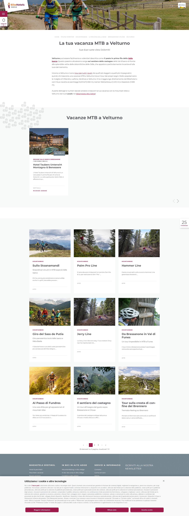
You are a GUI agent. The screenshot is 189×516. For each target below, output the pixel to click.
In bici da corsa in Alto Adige (73, 473)
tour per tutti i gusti (83, 73)
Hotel (34, 5)
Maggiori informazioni (42, 510)
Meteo (96, 476)
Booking (62, 5)
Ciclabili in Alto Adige (70, 476)
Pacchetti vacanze (36, 473)
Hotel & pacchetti (36, 470)
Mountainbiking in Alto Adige (73, 470)
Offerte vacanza (47, 5)
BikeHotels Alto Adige (85, 94)
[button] (163, 481)
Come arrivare (99, 473)
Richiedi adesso (40, 191)
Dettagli (37, 188)
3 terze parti (35, 485)
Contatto (97, 470)
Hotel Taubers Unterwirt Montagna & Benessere (47, 166)
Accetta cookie (147, 510)
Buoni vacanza (76, 5)
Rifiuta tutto (112, 510)
